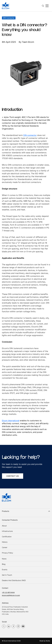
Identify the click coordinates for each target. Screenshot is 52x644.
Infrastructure (7, 531)
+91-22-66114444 (8, 592)
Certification (6, 537)
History (4, 542)
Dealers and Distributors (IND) (14, 580)
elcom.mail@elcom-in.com (11, 595)
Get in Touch (7, 575)
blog (3, 564)
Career (4, 547)
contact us (12, 476)
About (4, 526)
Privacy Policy (7, 553)
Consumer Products (10, 520)
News (4, 559)
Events (4, 570)
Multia (48, 641)
